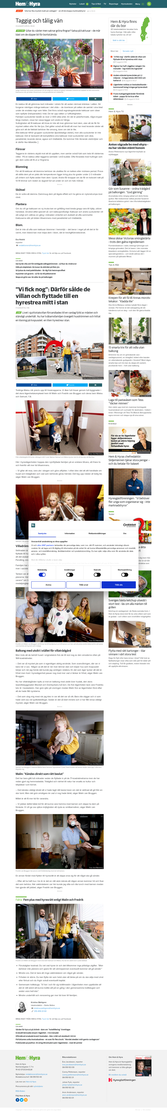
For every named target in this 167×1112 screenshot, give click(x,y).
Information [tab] (70, 533)
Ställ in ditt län (119, 40)
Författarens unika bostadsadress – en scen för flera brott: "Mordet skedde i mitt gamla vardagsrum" (58, 1039)
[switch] (69, 575)
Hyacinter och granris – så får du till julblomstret (36, 274)
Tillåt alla (118, 585)
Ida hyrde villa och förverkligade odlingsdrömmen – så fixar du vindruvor (46, 264)
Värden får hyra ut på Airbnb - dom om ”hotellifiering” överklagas (43, 1030)
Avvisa (48, 585)
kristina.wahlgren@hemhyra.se (47, 1008)
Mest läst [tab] (114, 51)
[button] (84, 4)
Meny (137, 4)
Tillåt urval (83, 585)
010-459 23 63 (40, 1011)
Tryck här (45, 253)
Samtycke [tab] (42, 533)
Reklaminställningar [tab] (97, 533)
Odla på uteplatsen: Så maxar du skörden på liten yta (37, 267)
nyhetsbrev (38, 1086)
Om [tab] (124, 533)
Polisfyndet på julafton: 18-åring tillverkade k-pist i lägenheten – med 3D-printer (49, 1043)
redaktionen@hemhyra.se (30, 245)
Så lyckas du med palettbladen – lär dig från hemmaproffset (40, 270)
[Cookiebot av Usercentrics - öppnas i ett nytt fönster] (125, 525)
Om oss (138, 1110)
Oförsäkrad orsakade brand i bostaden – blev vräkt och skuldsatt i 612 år (46, 1036)
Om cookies (146, 1110)
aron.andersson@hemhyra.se (74, 1095)
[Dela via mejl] (95, 99)
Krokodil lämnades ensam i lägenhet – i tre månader (37, 1033)
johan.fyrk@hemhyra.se (72, 1085)
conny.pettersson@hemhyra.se (75, 1075)
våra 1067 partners (45, 545)
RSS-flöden (20, 1091)
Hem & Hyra (31, 1082)
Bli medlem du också (117, 1075)
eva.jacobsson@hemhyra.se (74, 1064)
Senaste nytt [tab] (128, 51)
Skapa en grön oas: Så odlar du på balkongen (34, 277)
